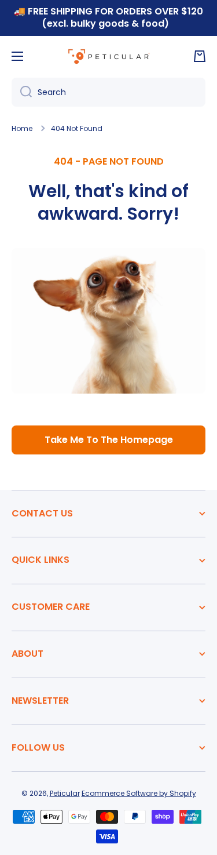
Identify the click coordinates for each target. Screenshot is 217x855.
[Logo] (108, 56)
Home (22, 128)
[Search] (22, 92)
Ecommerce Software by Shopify (139, 793)
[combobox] (108, 92)
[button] (199, 56)
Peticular (65, 793)
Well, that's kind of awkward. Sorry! (108, 202)
